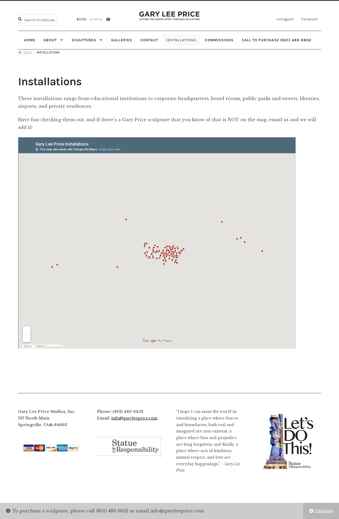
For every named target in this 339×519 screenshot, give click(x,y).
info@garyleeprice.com (134, 418)
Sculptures (84, 40)
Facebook (309, 19)
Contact (149, 40)
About (50, 40)
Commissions (219, 40)
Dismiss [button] (324, 510)
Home (29, 40)
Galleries (121, 40)
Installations (181, 40)
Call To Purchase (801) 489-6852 (276, 40)
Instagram (285, 19)
